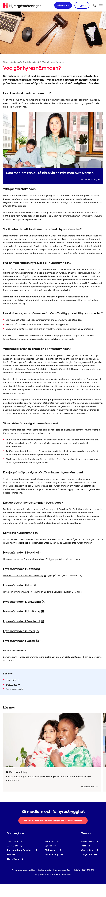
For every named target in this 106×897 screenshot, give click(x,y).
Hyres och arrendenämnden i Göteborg (23, 575)
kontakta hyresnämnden (16, 542)
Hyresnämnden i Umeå (19, 631)
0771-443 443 (88, 870)
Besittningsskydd (14, 689)
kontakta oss (74, 657)
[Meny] (101, 5)
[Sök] (95, 5)
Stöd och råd (16, 62)
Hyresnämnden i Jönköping (22, 602)
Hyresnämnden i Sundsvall (21, 621)
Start (5, 62)
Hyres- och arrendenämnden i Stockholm (24, 559)
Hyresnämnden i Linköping (21, 611)
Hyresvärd (11, 680)
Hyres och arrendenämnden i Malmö (21, 591)
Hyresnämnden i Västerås (21, 641)
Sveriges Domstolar (23, 272)
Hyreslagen (11, 684)
